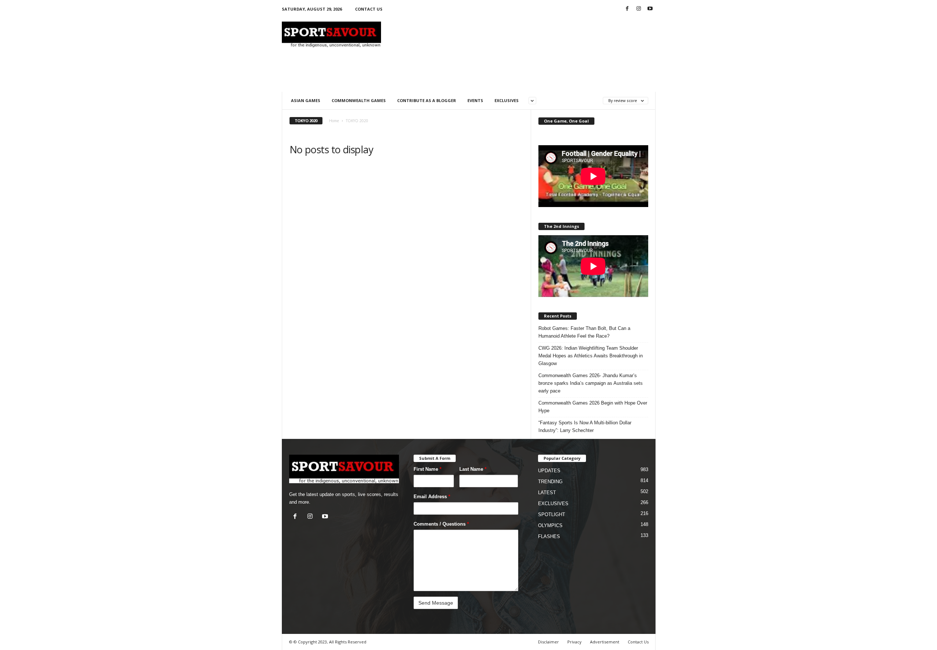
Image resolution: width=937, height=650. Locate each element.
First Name (427, 469)
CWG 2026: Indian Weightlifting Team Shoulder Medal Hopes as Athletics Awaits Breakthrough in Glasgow (590, 355)
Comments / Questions (441, 524)
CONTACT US (368, 9)
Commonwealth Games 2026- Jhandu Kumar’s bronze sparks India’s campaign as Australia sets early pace (590, 383)
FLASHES (549, 536)
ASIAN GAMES (305, 100)
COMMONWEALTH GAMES (359, 100)
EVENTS (475, 100)
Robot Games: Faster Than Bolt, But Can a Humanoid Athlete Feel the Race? (584, 332)
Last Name (472, 469)
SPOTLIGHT (551, 514)
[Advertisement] (522, 34)
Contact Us (638, 642)
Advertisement (604, 642)
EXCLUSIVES (506, 100)
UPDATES (549, 470)
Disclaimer (548, 642)
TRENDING (550, 481)
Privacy (574, 642)
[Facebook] (627, 9)
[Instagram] (638, 9)
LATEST (547, 492)
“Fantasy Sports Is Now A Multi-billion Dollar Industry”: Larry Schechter (584, 426)
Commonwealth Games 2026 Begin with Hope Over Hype (592, 406)
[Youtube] (650, 9)
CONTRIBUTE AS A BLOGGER (426, 100)
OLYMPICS (550, 525)
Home (334, 120)
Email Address (432, 496)
